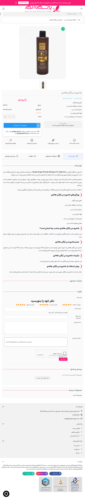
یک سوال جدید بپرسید (43, 378)
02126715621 (76, 415)
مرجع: (39, 105)
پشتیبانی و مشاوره (32, 143)
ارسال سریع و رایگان (53, 143)
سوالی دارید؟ (63, 124)
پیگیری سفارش (75, 432)
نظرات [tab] (31, 156)
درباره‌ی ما (77, 449)
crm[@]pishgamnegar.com (72, 419)
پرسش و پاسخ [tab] (10, 156)
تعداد (39, 117)
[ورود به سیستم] (3, 9)
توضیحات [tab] (71, 156)
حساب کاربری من (75, 436)
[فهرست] (81, 9)
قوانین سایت (76, 428)
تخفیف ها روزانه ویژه (10, 143)
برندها (78, 453)
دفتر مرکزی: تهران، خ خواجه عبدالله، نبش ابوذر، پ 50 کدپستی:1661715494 (60, 411)
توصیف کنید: (77, 309)
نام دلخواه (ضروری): (78, 317)
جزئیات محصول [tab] (51, 156)
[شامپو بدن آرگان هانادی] (63, 76)
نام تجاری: (38, 109)
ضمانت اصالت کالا (74, 143)
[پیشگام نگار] (42, 8)
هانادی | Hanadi (7, 109)
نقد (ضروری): (77, 322)
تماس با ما (77, 446)
